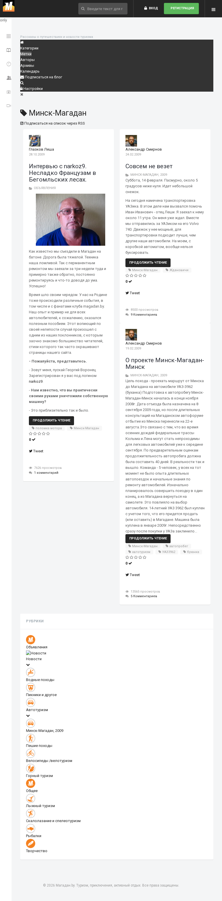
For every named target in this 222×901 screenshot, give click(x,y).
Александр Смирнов (143, 149)
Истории (6, 49)
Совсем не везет (149, 166)
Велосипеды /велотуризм (49, 760)
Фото (6, 91)
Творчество (36, 851)
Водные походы (40, 680)
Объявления (45, 188)
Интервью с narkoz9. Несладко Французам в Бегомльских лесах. (62, 173)
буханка (193, 552)
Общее (32, 791)
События (6, 63)
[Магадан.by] (8, 6)
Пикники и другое (41, 695)
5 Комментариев (144, 596)
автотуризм (141, 552)
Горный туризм (39, 776)
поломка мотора (49, 428)
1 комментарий (46, 473)
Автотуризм (37, 710)
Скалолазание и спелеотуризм (53, 821)
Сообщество (6, 77)
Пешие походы (39, 745)
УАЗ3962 (168, 552)
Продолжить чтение (51, 420)
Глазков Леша (41, 149)
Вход (152, 8)
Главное (6, 35)
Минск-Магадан (86, 428)
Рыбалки (33, 836)
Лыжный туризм (40, 806)
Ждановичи (178, 270)
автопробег (178, 546)
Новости (34, 659)
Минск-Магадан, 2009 (148, 175)
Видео (6, 104)
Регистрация (181, 8)
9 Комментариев (144, 315)
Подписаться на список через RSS (54, 123)
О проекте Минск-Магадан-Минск (164, 363)
